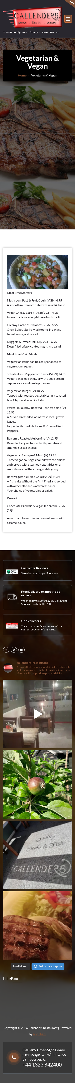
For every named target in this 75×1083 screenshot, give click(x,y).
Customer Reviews (34, 568)
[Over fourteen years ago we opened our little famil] (37, 714)
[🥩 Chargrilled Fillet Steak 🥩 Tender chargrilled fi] (37, 925)
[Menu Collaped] (68, 19)
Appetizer (39, 1034)
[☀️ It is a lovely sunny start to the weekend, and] (37, 784)
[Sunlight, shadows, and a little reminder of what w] (37, 855)
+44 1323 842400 (42, 1065)
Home (22, 75)
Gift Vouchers (31, 621)
